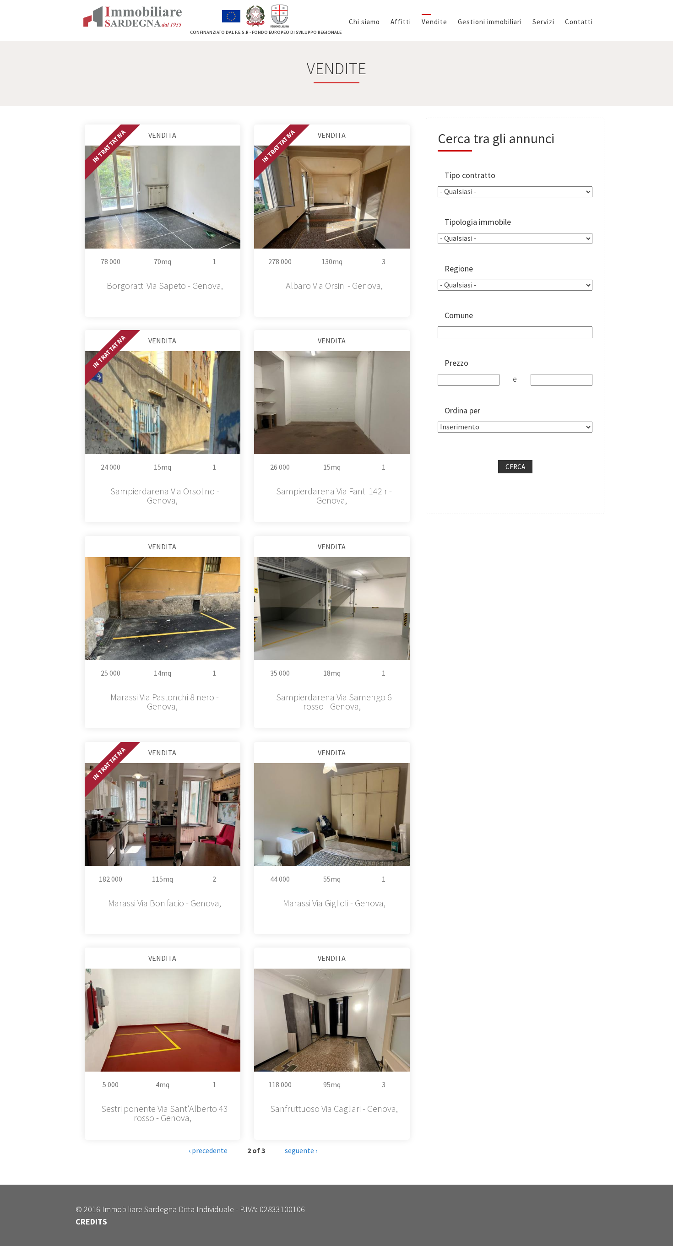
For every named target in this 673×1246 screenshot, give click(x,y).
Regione (459, 268)
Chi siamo (364, 21)
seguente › (301, 1150)
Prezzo (456, 363)
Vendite (434, 21)
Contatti (579, 21)
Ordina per (462, 410)
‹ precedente (208, 1150)
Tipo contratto (470, 175)
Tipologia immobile (478, 222)
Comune (459, 315)
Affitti (401, 21)
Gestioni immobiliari (490, 21)
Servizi (543, 21)
